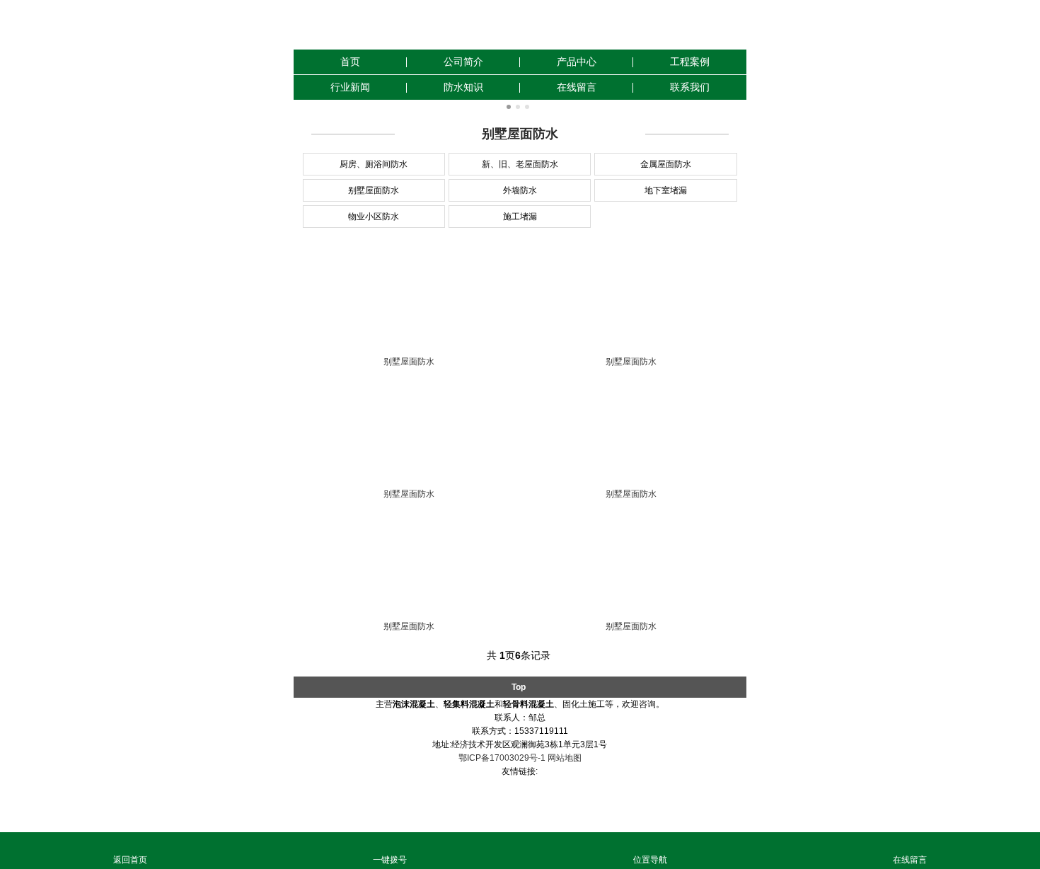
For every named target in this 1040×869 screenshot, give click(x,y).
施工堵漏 (520, 216)
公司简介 (463, 61)
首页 (350, 61)
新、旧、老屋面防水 (520, 164)
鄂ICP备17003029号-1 (501, 758)
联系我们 (690, 87)
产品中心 (576, 61)
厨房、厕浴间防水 (374, 164)
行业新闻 (350, 87)
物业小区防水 (373, 216)
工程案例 (690, 61)
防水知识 (463, 87)
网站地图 (565, 758)
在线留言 (576, 87)
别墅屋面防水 (373, 190)
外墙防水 (520, 190)
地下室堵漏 (666, 190)
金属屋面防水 (665, 164)
